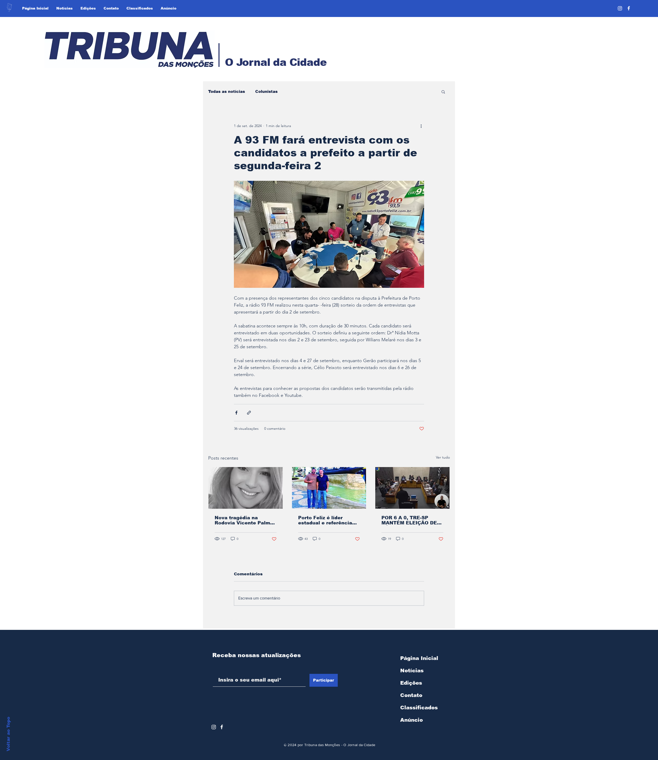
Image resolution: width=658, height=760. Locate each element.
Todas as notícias (226, 91)
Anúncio (411, 720)
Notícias (412, 670)
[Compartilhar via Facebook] (236, 412)
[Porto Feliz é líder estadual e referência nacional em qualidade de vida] (329, 488)
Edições (411, 683)
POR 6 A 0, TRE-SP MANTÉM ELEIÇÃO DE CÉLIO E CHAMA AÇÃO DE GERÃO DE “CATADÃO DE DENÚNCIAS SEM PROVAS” (410, 520)
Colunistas (266, 91)
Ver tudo (443, 457)
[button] (443, 92)
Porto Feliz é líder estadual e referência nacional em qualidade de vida (326, 520)
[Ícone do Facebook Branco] (222, 727)
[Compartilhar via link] (248, 412)
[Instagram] (620, 8)
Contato (411, 695)
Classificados (419, 707)
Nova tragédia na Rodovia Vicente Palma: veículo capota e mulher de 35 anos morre (245, 520)
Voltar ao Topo (8, 734)
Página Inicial (419, 658)
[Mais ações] (421, 126)
